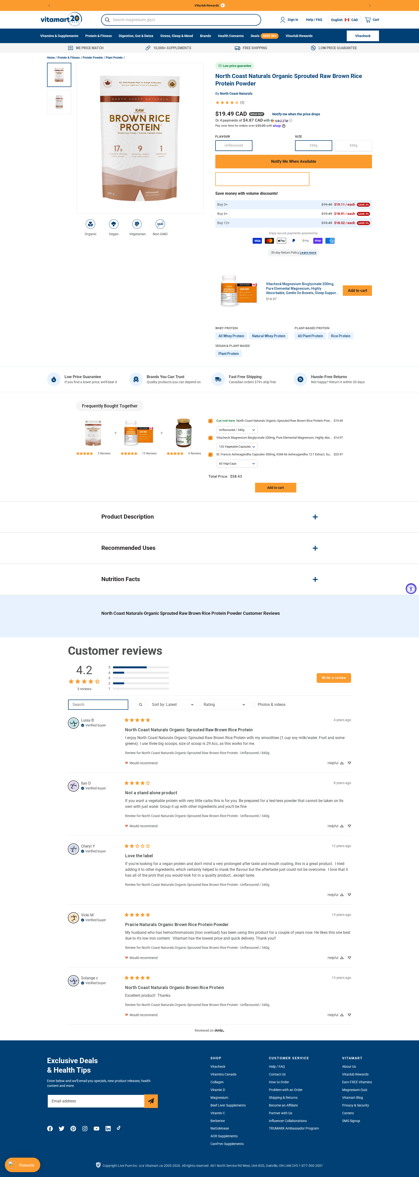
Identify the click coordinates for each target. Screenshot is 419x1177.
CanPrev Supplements (227, 1144)
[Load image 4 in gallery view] (59, 102)
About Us (349, 1066)
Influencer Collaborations (288, 1121)
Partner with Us (280, 1113)
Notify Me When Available (293, 161)
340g (321, 147)
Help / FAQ (314, 20)
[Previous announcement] (49, 5)
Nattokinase (219, 1128)
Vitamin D (217, 1090)
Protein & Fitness (68, 57)
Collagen (217, 1082)
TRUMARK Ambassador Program (294, 1128)
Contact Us (277, 1074)
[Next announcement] (370, 5)
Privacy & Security (355, 1105)
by (233, 93)
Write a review (334, 678)
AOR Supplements (224, 1136)
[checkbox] (275, 705)
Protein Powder (93, 57)
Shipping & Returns (283, 1097)
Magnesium (219, 1097)
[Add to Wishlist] (262, 179)
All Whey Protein (231, 336)
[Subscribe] (151, 1101)
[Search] (107, 20)
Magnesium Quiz (354, 1090)
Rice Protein (340, 336)
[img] (93, 725)
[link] (229, 102)
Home (51, 57)
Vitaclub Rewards (355, 1074)
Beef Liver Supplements (228, 1105)
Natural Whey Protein (268, 336)
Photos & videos (271, 704)
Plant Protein (114, 57)
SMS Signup (351, 1121)
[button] (293, 120)
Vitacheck (217, 1066)
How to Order (279, 1082)
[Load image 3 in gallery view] (59, 75)
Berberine (217, 1121)
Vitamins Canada (223, 1074)
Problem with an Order (286, 1090)
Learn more (308, 252)
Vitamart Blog (352, 1097)
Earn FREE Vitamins (357, 1082)
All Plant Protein (310, 336)
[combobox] (181, 20)
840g (361, 147)
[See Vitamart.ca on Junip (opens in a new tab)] (219, 1030)
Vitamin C (217, 1113)
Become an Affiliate (283, 1105)
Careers (348, 1113)
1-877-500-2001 (311, 1166)
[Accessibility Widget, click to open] (411, 588)
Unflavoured (238, 147)
